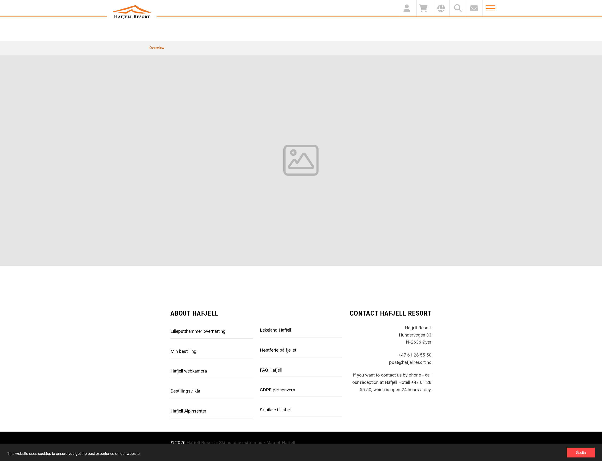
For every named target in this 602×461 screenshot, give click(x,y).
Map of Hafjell (280, 442)
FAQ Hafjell (271, 370)
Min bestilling (183, 351)
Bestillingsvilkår (185, 391)
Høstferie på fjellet (278, 350)
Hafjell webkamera (188, 371)
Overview (156, 48)
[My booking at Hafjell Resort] (408, 8)
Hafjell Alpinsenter (188, 411)
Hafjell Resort (201, 442)
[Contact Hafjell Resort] (474, 8)
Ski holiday (230, 442)
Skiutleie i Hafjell (276, 410)
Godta (581, 452)
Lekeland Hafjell (275, 330)
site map (253, 442)
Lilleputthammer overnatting (198, 331)
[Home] (132, 12)
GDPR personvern (277, 390)
